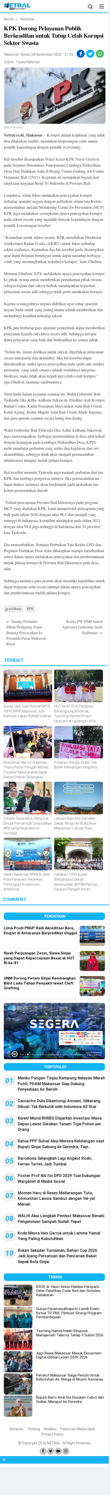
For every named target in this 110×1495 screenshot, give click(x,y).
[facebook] (80, 53)
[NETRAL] (17, 9)
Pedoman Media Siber (77, 1429)
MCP (98, 207)
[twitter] (90, 53)
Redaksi (50, 1429)
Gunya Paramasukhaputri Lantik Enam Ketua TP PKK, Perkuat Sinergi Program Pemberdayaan (69, 1313)
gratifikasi (13, 609)
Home (9, 19)
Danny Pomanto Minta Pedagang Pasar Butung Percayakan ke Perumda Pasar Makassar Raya (26, 632)
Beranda (16, 1429)
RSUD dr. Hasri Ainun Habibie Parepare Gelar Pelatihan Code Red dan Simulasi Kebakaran (68, 1290)
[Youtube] (58, 1451)
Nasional (27, 19)
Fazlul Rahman (28, 62)
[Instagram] (65, 1451)
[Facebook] (43, 1451)
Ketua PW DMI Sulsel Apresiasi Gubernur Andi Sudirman (82, 627)
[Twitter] (50, 1451)
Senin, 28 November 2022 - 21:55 (47, 54)
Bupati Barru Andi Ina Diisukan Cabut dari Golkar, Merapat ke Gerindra (70, 1399)
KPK (38, 273)
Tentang (33, 1429)
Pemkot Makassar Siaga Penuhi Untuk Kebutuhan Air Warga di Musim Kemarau (69, 1377)
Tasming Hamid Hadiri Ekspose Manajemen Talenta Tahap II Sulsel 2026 (69, 1333)
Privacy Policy (52, 1434)
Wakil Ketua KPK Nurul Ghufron (72, 159)
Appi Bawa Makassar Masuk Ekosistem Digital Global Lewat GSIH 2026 (68, 1355)
